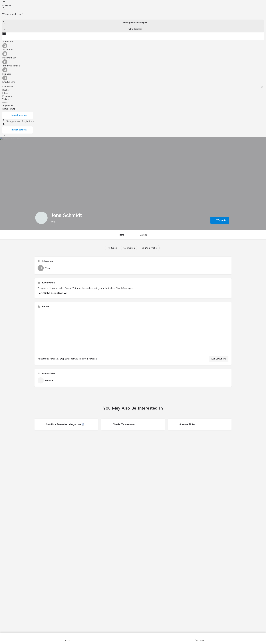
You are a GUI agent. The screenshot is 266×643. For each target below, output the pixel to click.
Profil (121, 235)
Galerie (143, 235)
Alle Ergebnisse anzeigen (135, 22)
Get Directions (218, 358)
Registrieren (28, 121)
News (5, 102)
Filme (5, 93)
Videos (5, 99)
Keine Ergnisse (135, 29)
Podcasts (7, 96)
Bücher (5, 89)
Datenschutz (8, 108)
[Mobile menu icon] (133, 2)
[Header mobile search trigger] (3, 135)
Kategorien (8, 86)
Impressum (8, 105)
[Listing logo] (41, 218)
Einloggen (11, 121)
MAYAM (6, 5)
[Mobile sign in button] (3, 125)
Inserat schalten (19, 115)
